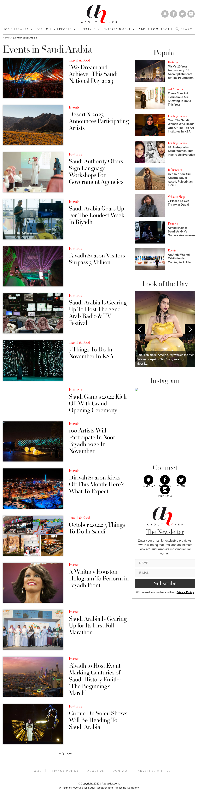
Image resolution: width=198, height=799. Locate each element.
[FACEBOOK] (165, 480)
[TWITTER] (181, 480)
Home (8, 29)
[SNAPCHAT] (148, 480)
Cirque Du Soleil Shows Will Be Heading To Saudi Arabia (98, 720)
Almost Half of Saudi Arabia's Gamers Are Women (181, 231)
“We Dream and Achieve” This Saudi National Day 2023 (93, 74)
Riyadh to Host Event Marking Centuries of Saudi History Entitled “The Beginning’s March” (96, 679)
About (144, 29)
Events (74, 107)
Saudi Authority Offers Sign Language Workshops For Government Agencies (96, 171)
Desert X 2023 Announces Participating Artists (99, 121)
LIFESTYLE (88, 29)
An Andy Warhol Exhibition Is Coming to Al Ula (179, 258)
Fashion (44, 29)
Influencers (175, 170)
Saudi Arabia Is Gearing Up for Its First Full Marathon (98, 625)
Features (75, 154)
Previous (140, 329)
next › (69, 753)
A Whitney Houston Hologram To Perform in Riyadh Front (99, 578)
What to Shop (176, 197)
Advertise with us (154, 770)
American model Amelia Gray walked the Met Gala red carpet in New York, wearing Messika (165, 359)
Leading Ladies (177, 116)
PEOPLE (65, 29)
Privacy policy (64, 770)
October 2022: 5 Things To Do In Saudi (97, 528)
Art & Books (175, 89)
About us (95, 770)
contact (161, 29)
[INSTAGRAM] (165, 489)
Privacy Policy (185, 592)
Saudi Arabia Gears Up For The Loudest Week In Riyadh (96, 215)
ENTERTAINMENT (117, 29)
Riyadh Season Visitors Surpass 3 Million (97, 259)
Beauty (22, 29)
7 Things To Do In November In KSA (91, 353)
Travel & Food (79, 60)
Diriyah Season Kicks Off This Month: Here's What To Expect (96, 484)
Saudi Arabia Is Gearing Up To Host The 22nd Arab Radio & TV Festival (98, 312)
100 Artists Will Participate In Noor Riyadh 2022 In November (92, 441)
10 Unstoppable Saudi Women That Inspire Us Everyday (181, 150)
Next (190, 329)
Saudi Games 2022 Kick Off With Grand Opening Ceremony (97, 403)
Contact (121, 770)
